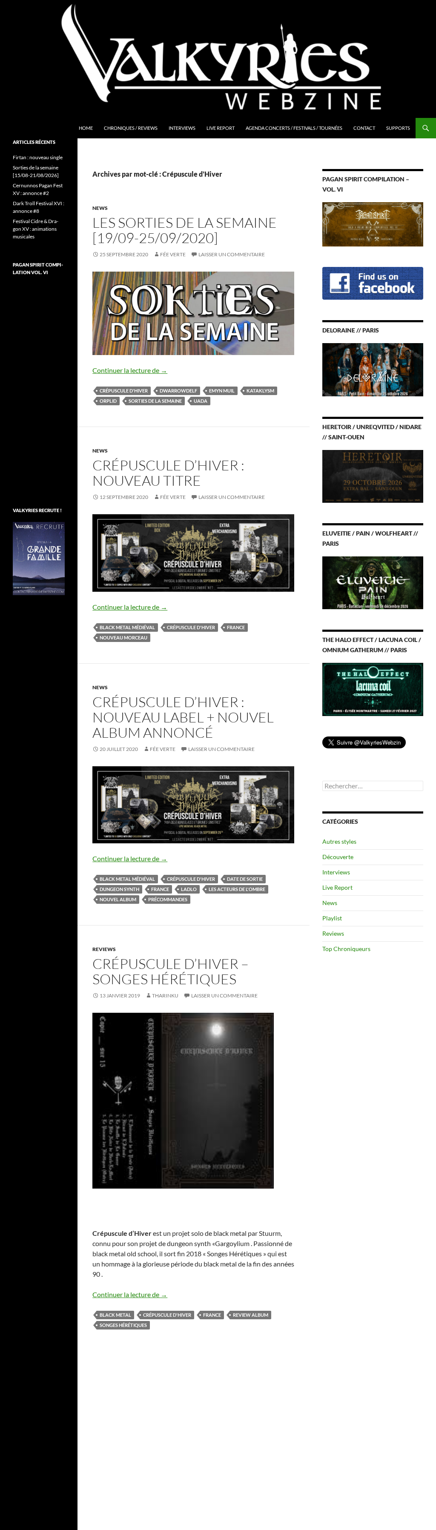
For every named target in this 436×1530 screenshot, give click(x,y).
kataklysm (260, 390)
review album (250, 1315)
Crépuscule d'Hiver (124, 390)
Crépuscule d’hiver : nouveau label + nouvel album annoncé (183, 717)
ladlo (189, 889)
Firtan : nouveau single (38, 157)
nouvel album (118, 899)
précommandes (167, 899)
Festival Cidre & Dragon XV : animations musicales (35, 229)
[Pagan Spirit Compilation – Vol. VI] (372, 223)
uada (200, 401)
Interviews (182, 128)
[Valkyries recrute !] (39, 558)
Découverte (337, 856)
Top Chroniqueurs (346, 948)
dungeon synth (119, 889)
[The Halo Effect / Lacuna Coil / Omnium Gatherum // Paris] (372, 688)
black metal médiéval (127, 627)
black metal (115, 1315)
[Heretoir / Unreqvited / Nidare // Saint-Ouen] (372, 475)
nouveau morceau (123, 637)
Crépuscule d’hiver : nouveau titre (168, 472)
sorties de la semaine (155, 401)
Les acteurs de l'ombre (237, 889)
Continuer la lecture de (129, 370)
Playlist (332, 918)
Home (86, 128)
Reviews (104, 949)
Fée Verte (173, 254)
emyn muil (222, 390)
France (236, 627)
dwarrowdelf (178, 390)
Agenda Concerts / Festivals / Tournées (294, 128)
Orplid (108, 401)
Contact (364, 128)
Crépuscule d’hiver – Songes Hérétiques (170, 971)
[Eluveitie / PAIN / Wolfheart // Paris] (372, 582)
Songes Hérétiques (123, 1325)
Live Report (221, 128)
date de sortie (245, 879)
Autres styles (339, 841)
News (100, 208)
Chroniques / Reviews (131, 128)
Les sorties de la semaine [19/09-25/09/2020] (184, 230)
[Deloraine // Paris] (372, 368)
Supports (398, 128)
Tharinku (165, 995)
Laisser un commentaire (231, 254)
